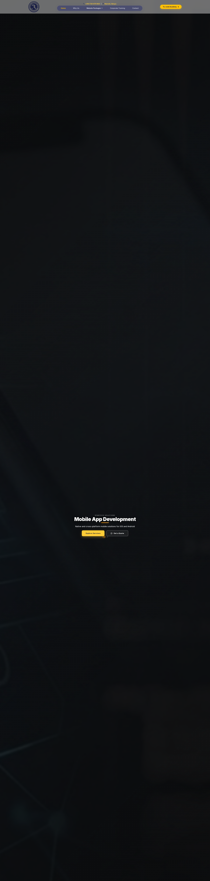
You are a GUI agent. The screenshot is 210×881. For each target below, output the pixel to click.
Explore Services (93, 532)
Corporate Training (117, 8)
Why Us (76, 8)
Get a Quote (119, 532)
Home (63, 8)
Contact (135, 8)
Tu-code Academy (170, 7)
